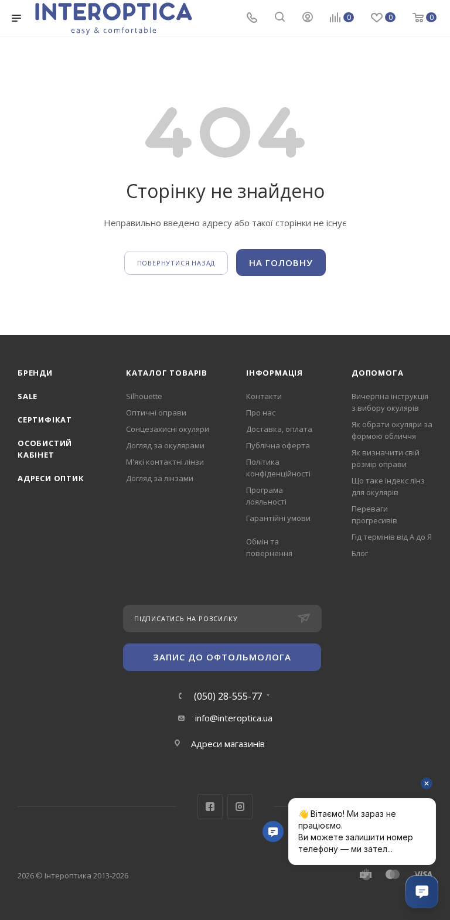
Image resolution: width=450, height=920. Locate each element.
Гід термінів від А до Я (392, 536)
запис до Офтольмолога (222, 657)
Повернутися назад (176, 262)
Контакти (264, 396)
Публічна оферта (278, 445)
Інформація (274, 372)
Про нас (260, 412)
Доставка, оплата (279, 429)
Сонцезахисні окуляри (167, 429)
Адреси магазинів (228, 743)
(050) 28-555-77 (228, 696)
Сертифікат (45, 419)
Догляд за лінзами (159, 478)
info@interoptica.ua (233, 718)
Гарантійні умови (278, 518)
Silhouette (144, 396)
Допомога (377, 372)
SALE (28, 396)
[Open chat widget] (421, 891)
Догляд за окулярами (165, 445)
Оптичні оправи (156, 412)
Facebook (210, 806)
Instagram (240, 806)
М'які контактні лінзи (165, 461)
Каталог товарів (166, 372)
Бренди (35, 372)
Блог (360, 553)
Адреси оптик (51, 478)
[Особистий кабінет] (307, 18)
